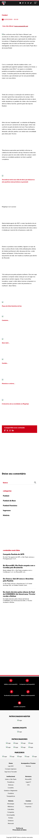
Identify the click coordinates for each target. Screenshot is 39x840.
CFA (28, 785)
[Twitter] (25, 3)
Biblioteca (11, 806)
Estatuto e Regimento (10, 790)
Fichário (10, 818)
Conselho (11, 788)
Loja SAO (11, 766)
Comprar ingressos (10, 769)
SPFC (4, 3)
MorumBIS (28, 779)
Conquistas (10, 812)
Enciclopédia (11, 815)
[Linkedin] (13, 430)
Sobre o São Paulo (10, 779)
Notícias (28, 766)
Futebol (5, 15)
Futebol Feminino (10, 506)
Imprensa (28, 806)
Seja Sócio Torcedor (11, 772)
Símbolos (11, 820)
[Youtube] (20, 3)
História (6, 515)
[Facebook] (22, 3)
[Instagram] (28, 3)
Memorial (11, 823)
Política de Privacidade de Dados (20, 829)
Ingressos (7, 510)
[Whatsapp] (10, 430)
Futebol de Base (9, 501)
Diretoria (10, 785)
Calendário (10, 809)
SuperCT (28, 782)
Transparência (11, 796)
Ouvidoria (11, 793)
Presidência (10, 782)
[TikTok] (30, 3)
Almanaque (10, 804)
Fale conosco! (28, 804)
